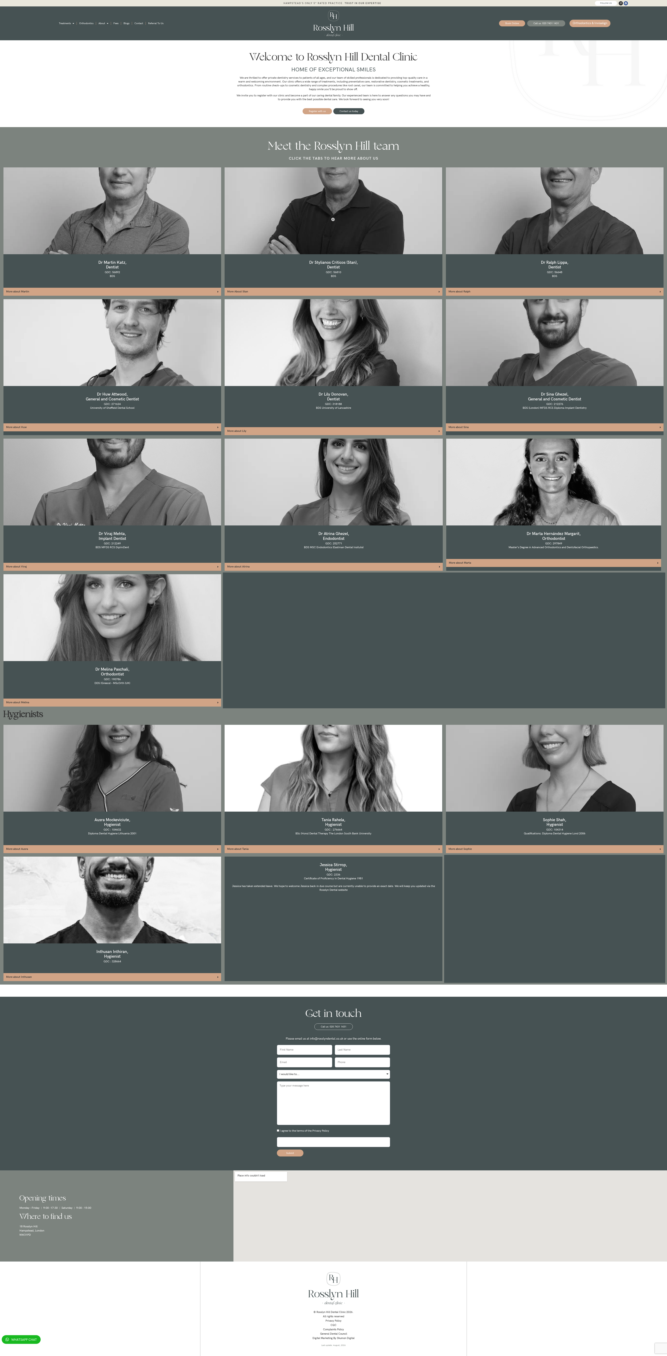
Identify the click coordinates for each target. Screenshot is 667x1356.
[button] (112, 292)
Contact (138, 23)
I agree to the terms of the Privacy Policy (304, 1131)
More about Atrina (238, 566)
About (101, 23)
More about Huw (16, 427)
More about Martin (17, 291)
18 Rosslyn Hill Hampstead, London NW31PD (31, 1231)
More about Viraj (16, 566)
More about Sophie (460, 849)
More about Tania (238, 849)
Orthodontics (86, 23)
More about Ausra (17, 849)
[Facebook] (626, 3)
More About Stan (237, 291)
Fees (115, 23)
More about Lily (236, 431)
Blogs (126, 23)
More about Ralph (459, 291)
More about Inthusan (19, 977)
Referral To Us (155, 23)
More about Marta (460, 563)
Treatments (65, 23)
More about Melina (17, 702)
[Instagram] (621, 3)
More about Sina (458, 427)
